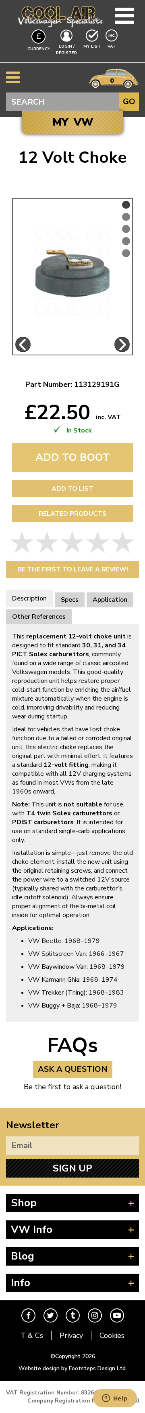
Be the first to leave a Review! (72, 569)
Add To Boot (72, 457)
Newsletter (32, 1125)
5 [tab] (126, 253)
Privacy (71, 1335)
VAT (112, 46)
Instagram (95, 1315)
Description (29, 598)
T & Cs (32, 1335)
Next (122, 344)
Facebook (28, 1315)
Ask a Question (73, 1069)
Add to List (72, 488)
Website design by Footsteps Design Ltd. (73, 1368)
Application (110, 599)
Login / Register (66, 50)
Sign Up (72, 1168)
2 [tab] (126, 217)
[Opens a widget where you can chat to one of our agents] (115, 1399)
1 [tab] (126, 205)
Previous (23, 344)
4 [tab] (126, 241)
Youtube (117, 1315)
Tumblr (73, 1315)
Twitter (51, 1315)
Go (129, 101)
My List (92, 46)
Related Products (73, 513)
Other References (39, 616)
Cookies (111, 1335)
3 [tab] (126, 229)
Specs (70, 599)
